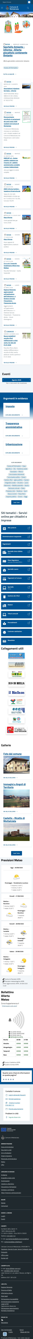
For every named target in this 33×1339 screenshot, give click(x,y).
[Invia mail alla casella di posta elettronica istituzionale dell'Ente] (17, 1238)
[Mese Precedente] (3, 380)
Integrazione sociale (10, 482)
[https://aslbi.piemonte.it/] (16, 720)
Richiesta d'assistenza (7, 1310)
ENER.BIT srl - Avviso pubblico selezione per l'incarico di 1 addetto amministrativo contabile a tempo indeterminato (12, 162)
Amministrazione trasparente (10, 1302)
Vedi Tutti (16, 502)
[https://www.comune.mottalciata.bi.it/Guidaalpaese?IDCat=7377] (16, 665)
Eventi (3, 1219)
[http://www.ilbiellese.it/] (16, 692)
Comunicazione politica (13, 477)
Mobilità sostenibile (17, 485)
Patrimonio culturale (14, 488)
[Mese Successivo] (29, 380)
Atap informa (8, 217)
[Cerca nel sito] (27, 8)
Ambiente (4, 1175)
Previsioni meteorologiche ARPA (14, 981)
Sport (25, 491)
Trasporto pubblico (11, 496)
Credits (10, 1332)
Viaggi (25, 496)
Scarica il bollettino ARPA (12, 1062)
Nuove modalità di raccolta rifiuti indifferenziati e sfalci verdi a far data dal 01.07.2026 (11, 340)
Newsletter (4, 1322)
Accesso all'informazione (14, 466)
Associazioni (13, 471)
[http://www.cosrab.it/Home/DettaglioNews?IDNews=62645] (16, 674)
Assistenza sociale (22, 468)
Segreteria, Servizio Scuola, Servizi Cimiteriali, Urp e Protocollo (16, 1250)
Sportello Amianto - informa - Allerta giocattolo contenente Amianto (15, 51)
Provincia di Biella (6, 1290)
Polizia (23, 488)
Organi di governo (6, 1156)
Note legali (4, 1296)
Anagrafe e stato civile (8, 1178)
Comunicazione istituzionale (16, 474)
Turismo (20, 496)
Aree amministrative (7, 1147)
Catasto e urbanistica (7, 1184)
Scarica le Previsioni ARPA (12, 979)
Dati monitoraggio (6, 1330)
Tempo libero (21, 493)
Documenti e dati (6, 1150)
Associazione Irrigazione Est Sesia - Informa (11, 89)
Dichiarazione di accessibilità (9, 1299)
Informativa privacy (7, 1293)
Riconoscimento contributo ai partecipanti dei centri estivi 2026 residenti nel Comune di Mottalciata (12, 121)
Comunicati (4, 1206)
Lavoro (26, 482)
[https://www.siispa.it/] (16, 711)
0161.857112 (11, 1236)
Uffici (2, 1165)
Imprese (26, 480)
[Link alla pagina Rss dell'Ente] (2, 1320)
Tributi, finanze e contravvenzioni (11, 1193)
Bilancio (21, 471)
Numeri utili (4, 1258)
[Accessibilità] (4, 1334)
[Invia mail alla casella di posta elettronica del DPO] (13, 1268)
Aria (14, 468)
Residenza (19, 491)
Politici (3, 1162)
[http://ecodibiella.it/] (16, 683)
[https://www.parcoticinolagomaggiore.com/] (16, 730)
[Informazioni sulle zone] (9, 1006)
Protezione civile (10, 491)
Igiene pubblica (18, 480)
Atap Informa (8, 239)
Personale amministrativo (9, 1159)
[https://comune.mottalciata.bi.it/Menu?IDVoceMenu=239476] (16, 656)
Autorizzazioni (5, 1181)
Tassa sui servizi (12, 493)
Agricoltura (9, 468)
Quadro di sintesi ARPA (11, 1064)
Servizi (22, 1330)
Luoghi (3, 1216)
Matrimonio (7, 485)
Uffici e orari (4, 1255)
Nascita (27, 485)
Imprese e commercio (7, 1190)
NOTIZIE (8, 44)
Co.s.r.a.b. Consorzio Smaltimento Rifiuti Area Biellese (12, 265)
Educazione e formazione (8, 1187)
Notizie (3, 1203)
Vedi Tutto (16, 853)
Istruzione (20, 482)
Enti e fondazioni (6, 1153)
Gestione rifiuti (8, 480)
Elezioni (23, 477)
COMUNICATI (10, 331)
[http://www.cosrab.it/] (16, 702)
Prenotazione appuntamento (10, 1308)
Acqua (24, 466)
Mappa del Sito (24, 1332)
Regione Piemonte (7, 2)
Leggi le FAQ (5, 1304)
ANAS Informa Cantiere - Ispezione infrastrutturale (12, 190)
